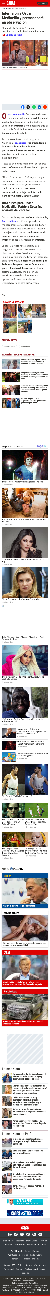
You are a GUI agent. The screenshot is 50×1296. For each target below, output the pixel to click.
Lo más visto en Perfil (17, 1134)
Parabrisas (20, 1244)
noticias (25, 876)
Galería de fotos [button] (14, 34)
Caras (27, 1251)
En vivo (44, 3)
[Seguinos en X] (22, 1234)
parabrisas (25, 992)
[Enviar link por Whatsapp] (34, 107)
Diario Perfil (8, 1240)
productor (21, 142)
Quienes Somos (25, 1265)
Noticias (20, 1240)
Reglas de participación (35, 1269)
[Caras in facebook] (16, 1234)
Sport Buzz (16, 1258)
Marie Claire (31, 1240)
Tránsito (25, 1273)
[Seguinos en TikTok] (28, 1234)
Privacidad (9, 1269)
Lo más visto (11, 1069)
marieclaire (25, 913)
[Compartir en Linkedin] (39, 107)
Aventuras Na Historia (18, 1255)
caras (25, 953)
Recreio (26, 1258)
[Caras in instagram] (10, 1234)
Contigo (36, 1251)
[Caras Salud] (25, 1204)
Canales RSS (9, 1265)
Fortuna (43, 1240)
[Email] (45, 107)
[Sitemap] (40, 1234)
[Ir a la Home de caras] (11, 4)
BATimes (42, 1244)
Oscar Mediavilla (9, 347)
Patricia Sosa (25, 347)
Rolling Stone (36, 1255)
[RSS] (34, 1234)
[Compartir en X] (28, 107)
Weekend (8, 1244)
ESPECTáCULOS (8, 9)
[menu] (4, 3)
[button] (25, 55)
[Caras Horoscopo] (25, 1215)
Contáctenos (40, 1265)
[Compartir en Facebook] (23, 107)
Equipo (19, 1269)
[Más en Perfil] (16, 869)
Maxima (35, 1258)
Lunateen (31, 1244)
